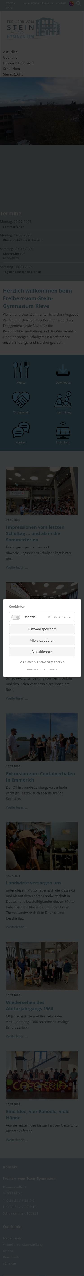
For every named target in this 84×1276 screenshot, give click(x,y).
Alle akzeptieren (42, 640)
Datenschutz (34, 669)
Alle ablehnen (42, 651)
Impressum (50, 669)
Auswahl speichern (42, 629)
